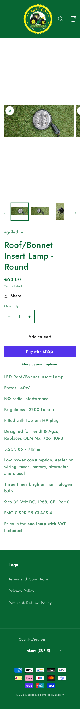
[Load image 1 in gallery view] (20, 212)
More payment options (40, 364)
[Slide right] (75, 213)
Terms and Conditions (29, 579)
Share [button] (15, 296)
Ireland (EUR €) (37, 650)
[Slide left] (4, 213)
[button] (7, 19)
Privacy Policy (22, 591)
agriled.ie (33, 694)
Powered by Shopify (52, 694)
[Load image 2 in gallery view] (40, 212)
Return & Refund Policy (30, 603)
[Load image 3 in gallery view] (60, 212)
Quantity (11, 306)
